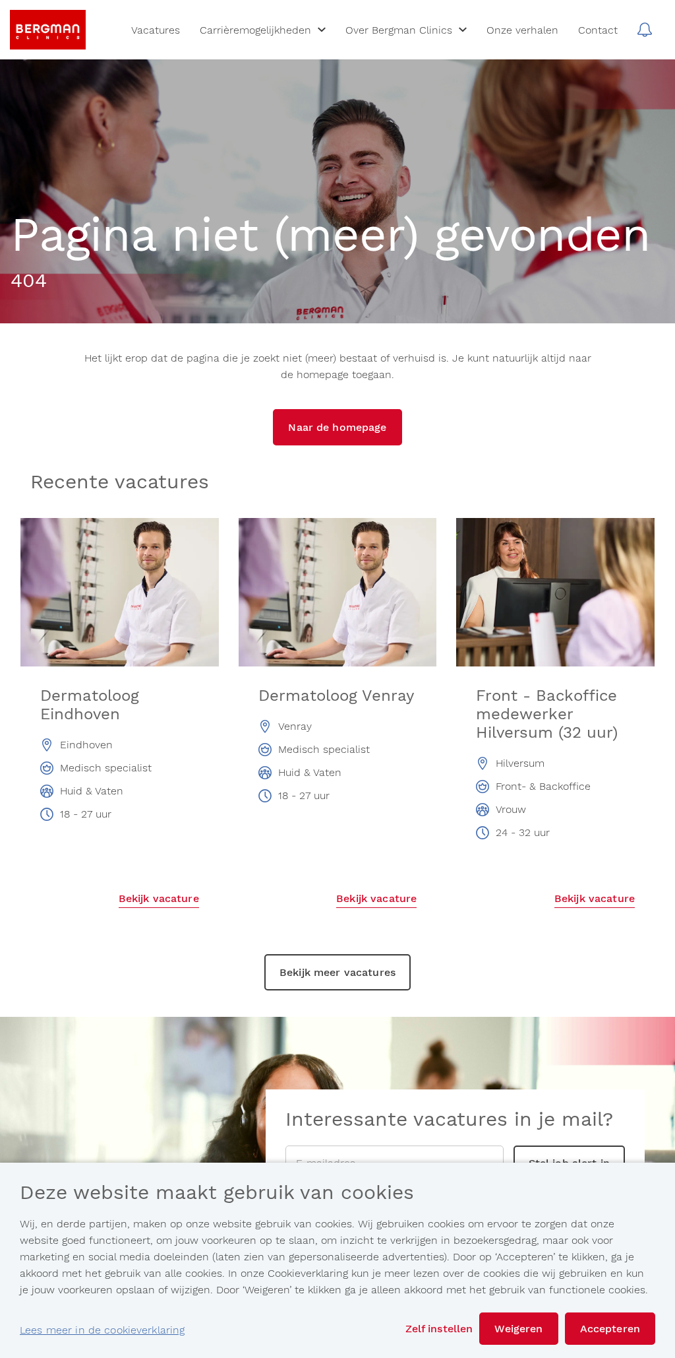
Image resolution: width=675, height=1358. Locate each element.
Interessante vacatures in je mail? (449, 1119)
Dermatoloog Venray (336, 695)
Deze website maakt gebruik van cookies (217, 1193)
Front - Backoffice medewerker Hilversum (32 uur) (547, 714)
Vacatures (155, 30)
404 (29, 281)
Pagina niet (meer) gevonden (331, 236)
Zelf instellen (439, 1328)
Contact (598, 30)
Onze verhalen (522, 30)
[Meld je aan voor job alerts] (644, 29)
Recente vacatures (119, 482)
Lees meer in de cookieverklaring (102, 1330)
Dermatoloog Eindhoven (89, 704)
